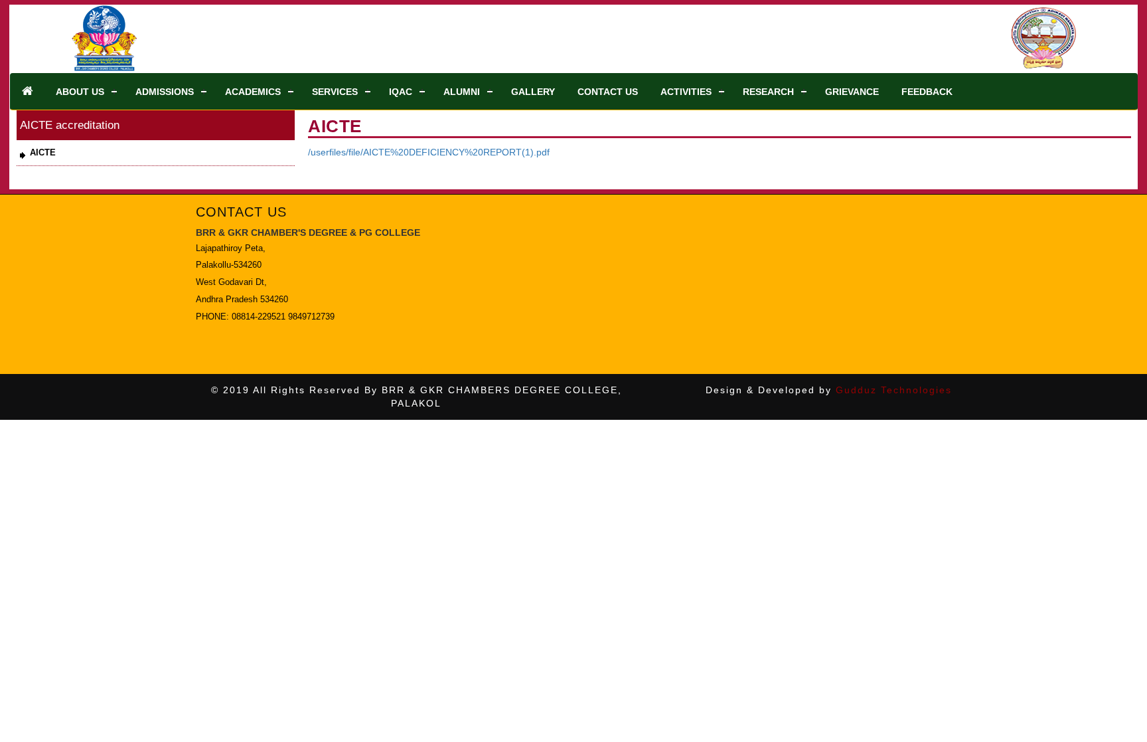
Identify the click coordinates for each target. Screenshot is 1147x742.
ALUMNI (461, 91)
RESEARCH (768, 91)
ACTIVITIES (686, 91)
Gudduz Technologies (894, 390)
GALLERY (533, 91)
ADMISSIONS (164, 91)
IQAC (400, 91)
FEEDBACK (927, 91)
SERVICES (335, 91)
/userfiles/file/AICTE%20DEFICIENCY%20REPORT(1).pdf (429, 152)
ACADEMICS (253, 91)
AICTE (43, 152)
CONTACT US (607, 91)
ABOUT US (80, 91)
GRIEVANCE (852, 91)
